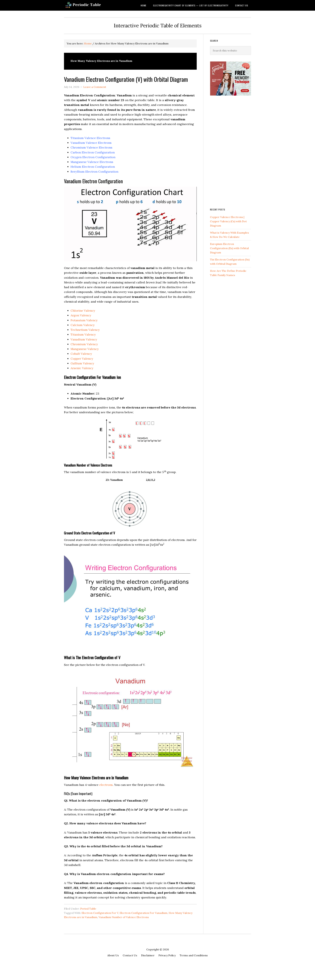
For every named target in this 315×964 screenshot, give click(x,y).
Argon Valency (81, 315)
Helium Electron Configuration (93, 167)
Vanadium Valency (84, 339)
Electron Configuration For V (100, 912)
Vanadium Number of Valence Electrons (124, 917)
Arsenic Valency (82, 368)
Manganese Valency (85, 349)
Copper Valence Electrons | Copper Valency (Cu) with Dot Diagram (228, 221)
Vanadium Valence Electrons (91, 143)
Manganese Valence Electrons (92, 162)
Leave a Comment (94, 87)
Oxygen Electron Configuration (93, 157)
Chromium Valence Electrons (91, 147)
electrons (106, 785)
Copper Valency (82, 358)
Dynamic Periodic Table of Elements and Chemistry (90, 5)
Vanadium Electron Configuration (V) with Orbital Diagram (126, 79)
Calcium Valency (83, 325)
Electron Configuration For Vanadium (143, 912)
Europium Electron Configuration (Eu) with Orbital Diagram (229, 248)
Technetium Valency (85, 330)
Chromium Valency (84, 344)
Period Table (88, 908)
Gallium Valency (82, 363)
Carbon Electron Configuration (93, 152)
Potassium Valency (84, 320)
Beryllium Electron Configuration (94, 171)
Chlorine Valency (83, 310)
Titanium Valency (83, 334)
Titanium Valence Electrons (90, 138)
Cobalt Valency (81, 354)
